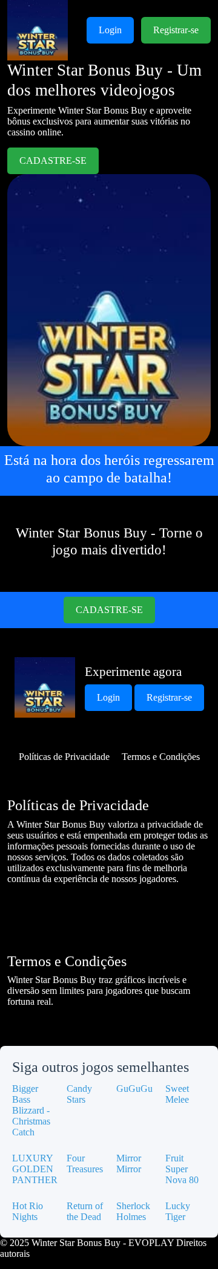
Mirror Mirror (128, 1163)
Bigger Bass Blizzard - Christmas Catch (31, 1110)
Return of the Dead (85, 1211)
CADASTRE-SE (53, 160)
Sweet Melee (177, 1094)
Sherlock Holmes (133, 1211)
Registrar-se (176, 30)
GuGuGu (134, 1088)
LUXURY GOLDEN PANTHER (35, 1169)
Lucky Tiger (177, 1211)
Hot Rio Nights (27, 1211)
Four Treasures (85, 1163)
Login (110, 30)
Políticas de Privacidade (64, 756)
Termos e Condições (161, 756)
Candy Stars (79, 1094)
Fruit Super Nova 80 (182, 1169)
